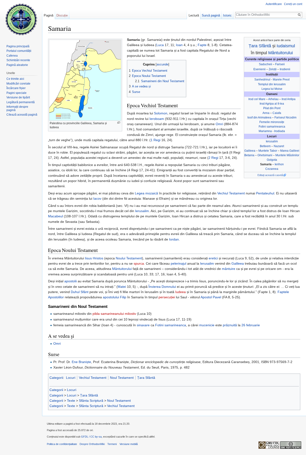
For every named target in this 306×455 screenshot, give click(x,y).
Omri (219, 124)
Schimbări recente (18, 60)
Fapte (202, 45)
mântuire (228, 269)
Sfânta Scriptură (91, 400)
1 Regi (155, 140)
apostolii (70, 281)
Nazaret (279, 146)
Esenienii (259, 69)
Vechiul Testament (231, 193)
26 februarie (250, 325)
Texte (71, 400)
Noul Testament (122, 378)
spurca (139, 263)
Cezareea (271, 169)
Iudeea (180, 292)
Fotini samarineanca (272, 126)
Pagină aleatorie (17, 65)
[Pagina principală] (21, 19)
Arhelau (273, 99)
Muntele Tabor (267, 150)
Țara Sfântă (260, 45)
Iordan (174, 239)
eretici (213, 258)
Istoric (227, 15)
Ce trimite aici (15, 78)
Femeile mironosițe (271, 122)
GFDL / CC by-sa (91, 436)
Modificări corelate (18, 83)
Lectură (194, 15)
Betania (249, 155)
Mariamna (265, 131)
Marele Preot (281, 79)
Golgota (272, 159)
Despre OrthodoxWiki (92, 444)
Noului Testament (129, 258)
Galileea (249, 150)
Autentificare (274, 4)
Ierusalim (272, 141)
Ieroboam (156, 119)
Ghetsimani (264, 155)
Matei (122, 287)
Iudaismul (286, 45)
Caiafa (277, 113)
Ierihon (279, 164)
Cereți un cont (293, 4)
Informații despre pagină (17, 108)
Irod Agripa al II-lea (272, 103)
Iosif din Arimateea (259, 117)
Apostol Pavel (211, 297)
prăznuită (230, 325)
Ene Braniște (81, 362)
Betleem (265, 146)
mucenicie (206, 325)
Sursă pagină (211, 15)
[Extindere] (118, 122)
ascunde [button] (162, 64)
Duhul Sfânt (79, 292)
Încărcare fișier (16, 88)
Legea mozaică (146, 193)
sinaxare (143, 325)
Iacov (97, 198)
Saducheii (265, 64)
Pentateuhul (265, 193)
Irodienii (285, 69)
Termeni (112, 444)
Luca (160, 45)
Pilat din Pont (271, 108)
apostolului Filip (114, 297)
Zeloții (273, 69)
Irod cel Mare (256, 99)
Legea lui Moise (272, 89)
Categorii (56, 378)
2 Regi (213, 158)
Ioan (179, 45)
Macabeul (55, 216)
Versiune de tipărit (18, 97)
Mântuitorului (280, 52)
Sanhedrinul (262, 79)
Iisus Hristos (94, 258)
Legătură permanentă (20, 102)
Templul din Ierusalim (272, 84)
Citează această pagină (21, 114)
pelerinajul (178, 263)
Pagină (48, 15)
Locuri (70, 378)
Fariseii (280, 64)
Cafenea (12, 55)
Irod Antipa (288, 99)
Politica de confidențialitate (62, 444)
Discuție (62, 15)
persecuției (166, 297)
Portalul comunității (18, 51)
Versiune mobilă (129, 444)
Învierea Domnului (162, 287)
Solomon (160, 113)
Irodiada (279, 131)
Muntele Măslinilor (287, 155)
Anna (265, 113)
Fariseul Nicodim (285, 117)
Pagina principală (17, 46)
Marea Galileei (289, 150)
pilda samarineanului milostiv (114, 314)
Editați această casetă (270, 175)
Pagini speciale (16, 93)
